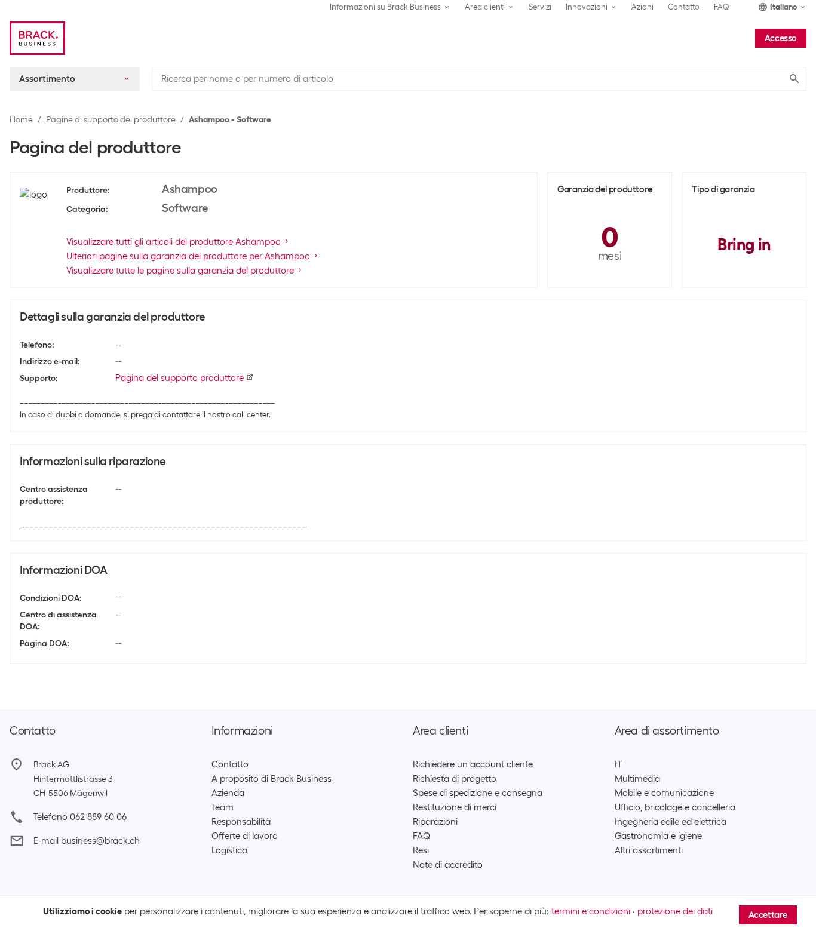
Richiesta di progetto (454, 778)
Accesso (781, 38)
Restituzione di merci (454, 807)
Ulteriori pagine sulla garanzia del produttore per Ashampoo (188, 256)
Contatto (684, 6)
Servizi (540, 6)
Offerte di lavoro (244, 836)
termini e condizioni (590, 911)
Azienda (227, 793)
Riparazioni (435, 821)
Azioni (642, 6)
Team (222, 807)
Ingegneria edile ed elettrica (670, 821)
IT (618, 764)
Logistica (229, 850)
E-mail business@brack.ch (86, 840)
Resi (421, 850)
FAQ (721, 6)
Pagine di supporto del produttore (111, 119)
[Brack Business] (37, 38)
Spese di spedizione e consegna (477, 793)
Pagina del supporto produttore (179, 378)
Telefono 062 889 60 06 (80, 817)
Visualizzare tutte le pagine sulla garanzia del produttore (180, 270)
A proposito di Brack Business (271, 778)
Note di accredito (448, 864)
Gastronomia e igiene (658, 836)
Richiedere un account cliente (473, 764)
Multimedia (637, 778)
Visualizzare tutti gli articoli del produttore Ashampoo (173, 241)
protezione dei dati (675, 911)
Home (21, 119)
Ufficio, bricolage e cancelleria (675, 807)
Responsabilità (241, 821)
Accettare (767, 915)
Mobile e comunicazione (664, 793)
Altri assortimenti (649, 850)
